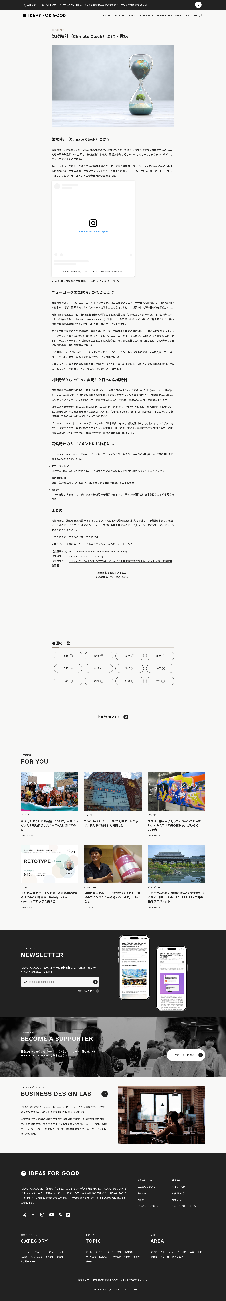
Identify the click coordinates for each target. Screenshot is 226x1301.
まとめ (24, 1257)
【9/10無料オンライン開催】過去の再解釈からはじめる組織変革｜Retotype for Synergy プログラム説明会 (49, 897)
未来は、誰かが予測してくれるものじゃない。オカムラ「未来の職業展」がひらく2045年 (174, 825)
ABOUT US (191, 15)
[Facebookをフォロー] (33, 1215)
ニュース (25, 1252)
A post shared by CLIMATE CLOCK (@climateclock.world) (93, 271)
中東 (192, 1252)
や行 (158, 668)
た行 (158, 655)
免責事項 (176, 1200)
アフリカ (164, 1257)
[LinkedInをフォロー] (68, 1215)
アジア (154, 1252)
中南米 (154, 1257)
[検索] (200, 15)
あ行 (66, 655)
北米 (199, 1252)
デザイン (99, 1252)
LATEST (107, 15)
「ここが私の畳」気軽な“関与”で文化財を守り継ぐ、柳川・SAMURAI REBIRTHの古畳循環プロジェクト (176, 897)
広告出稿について (146, 1187)
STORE (179, 15)
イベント (49, 1257)
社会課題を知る (180, 1193)
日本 (162, 1252)
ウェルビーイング (121, 1257)
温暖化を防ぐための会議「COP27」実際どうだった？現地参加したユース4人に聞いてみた (49, 825)
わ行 (96, 681)
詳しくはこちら (86, 991)
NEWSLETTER (164, 15)
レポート (63, 1252)
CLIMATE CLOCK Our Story (86, 556)
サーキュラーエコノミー (97, 1257)
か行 (96, 655)
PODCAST (120, 15)
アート (89, 1252)
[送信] (95, 982)
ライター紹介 (178, 1187)
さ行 (127, 655)
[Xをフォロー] (24, 1214)
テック (110, 1252)
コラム (36, 1252)
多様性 (136, 1257)
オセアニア (177, 1257)
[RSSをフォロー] (60, 1214)
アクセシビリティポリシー (185, 1206)
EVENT (133, 15)
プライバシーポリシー (149, 1206)
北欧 (184, 1252)
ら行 (66, 681)
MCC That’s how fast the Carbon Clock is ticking (98, 551)
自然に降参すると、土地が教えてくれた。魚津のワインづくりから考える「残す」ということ (112, 897)
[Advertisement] (113, 610)
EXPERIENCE (146, 15)
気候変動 (129, 1252)
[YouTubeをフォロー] (51, 1214)
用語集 (141, 1200)
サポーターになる (184, 1055)
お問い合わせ (144, 1193)
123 (158, 681)
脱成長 (89, 1261)
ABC (127, 681)
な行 (66, 668)
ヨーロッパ (173, 1252)
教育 (119, 1252)
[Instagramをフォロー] (42, 1215)
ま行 (127, 668)
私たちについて (145, 1180)
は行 (96, 668)
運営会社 (176, 1180)
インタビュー (48, 1252)
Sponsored (36, 1257)
